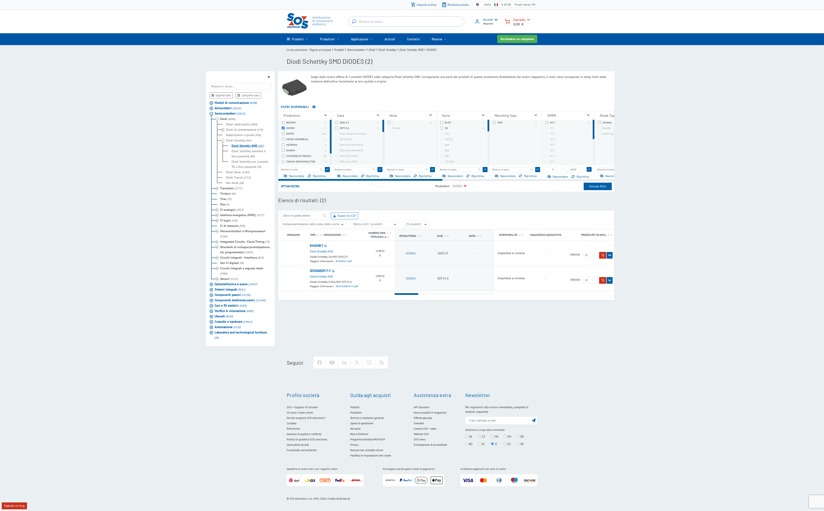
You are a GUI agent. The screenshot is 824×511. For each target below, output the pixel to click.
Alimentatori (228, 108)
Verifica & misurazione (234, 311)
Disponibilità (508, 235)
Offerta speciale (423, 418)
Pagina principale (320, 50)
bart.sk (346, 498)
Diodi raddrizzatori (241, 124)
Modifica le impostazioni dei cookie (370, 455)
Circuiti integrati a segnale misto (241, 270)
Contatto (292, 423)
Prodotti (339, 50)
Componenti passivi (232, 295)
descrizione (332, 235)
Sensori (229, 279)
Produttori (356, 412)
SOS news (420, 439)
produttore (407, 236)
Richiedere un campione (517, 39)
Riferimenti (293, 429)
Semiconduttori (356, 50)
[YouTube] (332, 362)
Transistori (231, 188)
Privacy (354, 445)
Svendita (419, 423)
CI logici (229, 220)
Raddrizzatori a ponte (243, 135)
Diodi (372, 50)
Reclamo (355, 429)
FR (522, 444)
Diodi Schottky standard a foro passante (248, 153)
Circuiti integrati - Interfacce (242, 257)
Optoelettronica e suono (236, 284)
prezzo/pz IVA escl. (594, 235)
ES (509, 444)
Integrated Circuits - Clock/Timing (245, 242)
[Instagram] (369, 362)
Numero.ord (376, 233)
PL (483, 444)
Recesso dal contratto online (366, 450)
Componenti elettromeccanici (240, 300)
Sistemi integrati (230, 289)
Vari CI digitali (232, 263)
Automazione (228, 327)
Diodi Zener (237, 172)
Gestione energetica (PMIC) (242, 215)
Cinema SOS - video (425, 429)
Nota (472, 236)
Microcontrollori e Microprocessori (242, 233)
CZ (483, 436)
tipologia (376, 237)
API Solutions (421, 407)
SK (470, 436)
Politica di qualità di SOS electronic (307, 439)
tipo (313, 235)
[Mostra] (610, 255)
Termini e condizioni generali (367, 418)
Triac (226, 199)
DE (522, 436)
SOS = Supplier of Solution (302, 407)
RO (470, 444)
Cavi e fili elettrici (231, 305)
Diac (224, 204)
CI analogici (232, 210)
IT (495, 444)
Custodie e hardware (233, 322)
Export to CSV (347, 216)
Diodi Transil (238, 177)
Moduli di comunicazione (236, 103)
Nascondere (296, 176)
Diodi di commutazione (244, 130)
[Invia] (327, 169)
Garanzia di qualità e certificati (304, 434)
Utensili (224, 316)
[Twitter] (357, 362)
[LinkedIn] (344, 362)
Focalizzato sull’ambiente (302, 450)
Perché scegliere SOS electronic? (306, 418)
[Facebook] (320, 362)
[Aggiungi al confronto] (325, 246)
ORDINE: (575, 254)
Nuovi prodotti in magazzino (430, 412)
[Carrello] (507, 21)
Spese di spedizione (361, 423)
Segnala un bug (14, 506)
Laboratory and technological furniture (241, 335)
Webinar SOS (421, 434)
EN (509, 436)
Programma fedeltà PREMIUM (367, 439)
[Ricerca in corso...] (354, 21)
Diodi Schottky (387, 50)
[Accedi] (477, 23)
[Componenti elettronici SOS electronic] (312, 21)
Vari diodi (235, 183)
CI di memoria (232, 226)
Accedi (488, 19)
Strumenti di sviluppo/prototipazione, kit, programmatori (245, 249)
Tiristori (228, 194)
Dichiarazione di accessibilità (430, 445)
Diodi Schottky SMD (411, 50)
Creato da (333, 498)
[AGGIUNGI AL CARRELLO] (602, 255)
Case (440, 236)
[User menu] (495, 19)
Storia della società (298, 445)
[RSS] (382, 362)
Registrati (488, 23)
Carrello (519, 20)
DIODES (411, 253)
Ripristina (319, 176)
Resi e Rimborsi (359, 434)
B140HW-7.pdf (344, 261)
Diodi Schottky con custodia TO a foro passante (250, 164)
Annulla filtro (597, 186)
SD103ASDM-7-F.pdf (347, 286)
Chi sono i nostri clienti (300, 412)
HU (496, 436)
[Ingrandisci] (325, 115)
